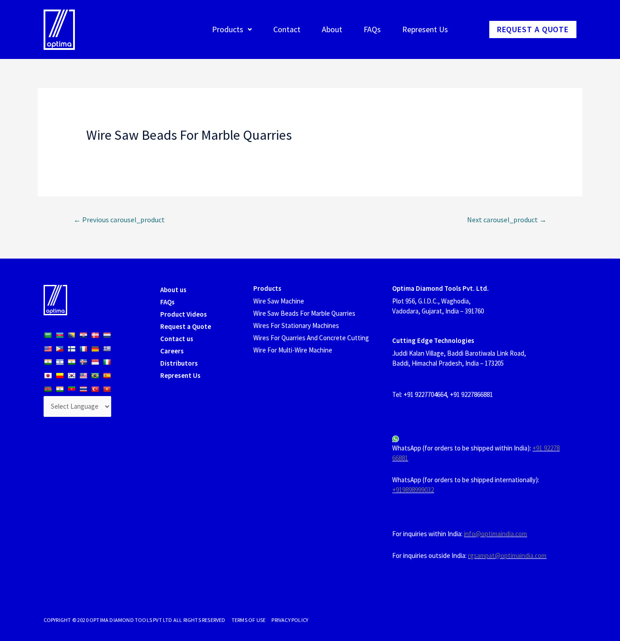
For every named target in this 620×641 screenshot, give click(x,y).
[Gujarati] (48, 362)
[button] (533, 29)
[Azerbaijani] (59, 335)
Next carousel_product (506, 219)
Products (227, 29)
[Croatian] (83, 335)
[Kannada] (59, 375)
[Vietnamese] (107, 389)
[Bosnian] (71, 335)
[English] (48, 348)
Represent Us (425, 29)
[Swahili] (48, 389)
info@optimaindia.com (495, 533)
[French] (83, 348)
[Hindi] (71, 362)
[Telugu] (71, 389)
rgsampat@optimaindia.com (507, 555)
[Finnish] (71, 348)
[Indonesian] (95, 362)
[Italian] (107, 362)
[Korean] (71, 375)
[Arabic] (48, 335)
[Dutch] (107, 335)
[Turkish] (95, 389)
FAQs (372, 29)
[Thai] (83, 389)
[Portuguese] (95, 375)
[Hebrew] (59, 362)
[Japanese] (48, 375)
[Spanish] (107, 375)
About (332, 29)
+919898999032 (413, 489)
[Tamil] (59, 389)
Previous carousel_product (119, 219)
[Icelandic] (83, 362)
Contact (286, 29)
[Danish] (95, 335)
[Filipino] (59, 348)
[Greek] (107, 348)
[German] (95, 348)
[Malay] (83, 375)
